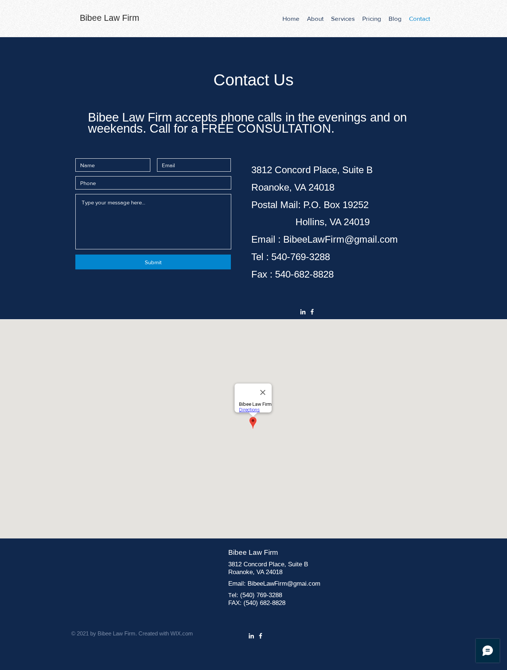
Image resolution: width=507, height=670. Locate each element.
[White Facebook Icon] (312, 311)
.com (313, 583)
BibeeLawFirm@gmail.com (340, 239)
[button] (343, 18)
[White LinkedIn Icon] (303, 311)
